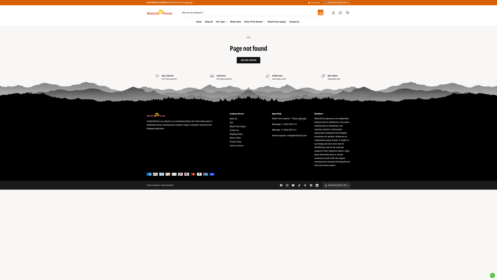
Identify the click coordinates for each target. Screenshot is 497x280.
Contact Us (234, 130)
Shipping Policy (236, 134)
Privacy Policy (235, 142)
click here (302, 118)
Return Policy (235, 138)
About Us (233, 118)
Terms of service (236, 145)
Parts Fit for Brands (253, 21)
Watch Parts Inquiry (238, 126)
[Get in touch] (340, 12)
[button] (347, 12)
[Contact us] (492, 275)
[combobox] (251, 12)
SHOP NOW (188, 2)
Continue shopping (249, 60)
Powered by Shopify (167, 185)
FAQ (231, 122)
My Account (315, 3)
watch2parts (156, 185)
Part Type (220, 21)
